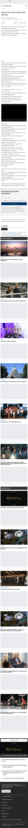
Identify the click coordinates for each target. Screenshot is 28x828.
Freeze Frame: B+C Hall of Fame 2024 (13, 778)
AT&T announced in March (11, 147)
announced (10, 75)
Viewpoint (3, 8)
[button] (1, 6)
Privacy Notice (18, 208)
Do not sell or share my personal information (11, 819)
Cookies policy (5, 805)
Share (4, 22)
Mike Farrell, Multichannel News (10, 17)
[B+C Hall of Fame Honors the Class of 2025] (14, 750)
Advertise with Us (5, 813)
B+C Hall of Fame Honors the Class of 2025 (15, 755)
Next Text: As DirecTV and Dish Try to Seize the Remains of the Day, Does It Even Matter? (15, 772)
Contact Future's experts (7, 799)
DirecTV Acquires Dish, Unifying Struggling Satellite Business (15, 766)
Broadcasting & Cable (6, 19)
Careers (3, 810)
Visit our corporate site (7, 787)
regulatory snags (14, 154)
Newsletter (24, 22)
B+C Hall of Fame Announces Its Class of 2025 (14, 760)
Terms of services (16, 207)
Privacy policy (4, 802)
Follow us (17, 22)
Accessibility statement (7, 808)
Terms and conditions (6, 796)
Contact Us (4, 816)
